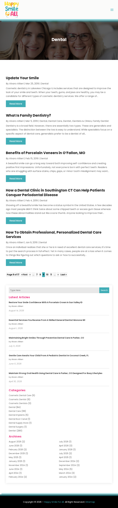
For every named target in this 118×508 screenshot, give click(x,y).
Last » (64, 274)
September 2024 (67, 465)
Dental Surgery (16, 426)
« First (24, 274)
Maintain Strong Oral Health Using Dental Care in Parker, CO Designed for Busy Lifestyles (55, 373)
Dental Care (55, 121)
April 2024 (14, 473)
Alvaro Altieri (16, 83)
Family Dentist (101, 121)
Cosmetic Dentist (17, 399)
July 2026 (63, 441)
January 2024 (66, 476)
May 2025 (13, 457)
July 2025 (63, 453)
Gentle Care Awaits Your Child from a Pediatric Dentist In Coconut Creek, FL (49, 355)
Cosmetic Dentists (18, 403)
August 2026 (15, 441)
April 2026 (64, 445)
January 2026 (66, 449)
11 (51, 274)
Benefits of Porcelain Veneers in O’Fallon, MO (45, 152)
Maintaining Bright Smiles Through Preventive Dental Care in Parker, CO (46, 337)
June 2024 (14, 469)
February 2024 (16, 476)
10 (47, 274)
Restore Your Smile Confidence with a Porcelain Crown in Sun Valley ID (45, 302)
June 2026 (14, 445)
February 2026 (16, 449)
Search (104, 290)
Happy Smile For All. (54, 501)
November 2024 (17, 465)
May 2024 (64, 469)
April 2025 (63, 457)
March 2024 (65, 473)
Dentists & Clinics (82, 121)
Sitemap (90, 501)
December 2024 (67, 461)
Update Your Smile (22, 78)
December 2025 (17, 453)
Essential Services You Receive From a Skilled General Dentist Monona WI (47, 320)
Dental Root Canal (18, 419)
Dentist (67, 121)
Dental (44, 83)
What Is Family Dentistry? (28, 115)
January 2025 (15, 461)
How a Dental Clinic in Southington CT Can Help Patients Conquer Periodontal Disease (55, 192)
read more (15, 103)
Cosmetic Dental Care (20, 395)
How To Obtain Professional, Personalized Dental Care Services (53, 234)
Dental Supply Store (18, 422)
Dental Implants (17, 415)
